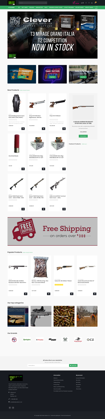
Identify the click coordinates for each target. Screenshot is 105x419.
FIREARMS (31, 7)
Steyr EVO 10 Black (55, 116)
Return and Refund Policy (59, 386)
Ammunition (56, 306)
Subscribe (73, 365)
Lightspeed (58, 415)
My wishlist (78, 384)
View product (83, 136)
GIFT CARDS (25, 7)
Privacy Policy (56, 384)
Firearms (32, 306)
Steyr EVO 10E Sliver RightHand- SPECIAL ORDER (35, 117)
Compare (78, 386)
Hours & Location (57, 389)
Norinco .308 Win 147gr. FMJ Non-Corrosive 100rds (40, 281)
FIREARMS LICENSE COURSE (55, 7)
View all (84, 144)
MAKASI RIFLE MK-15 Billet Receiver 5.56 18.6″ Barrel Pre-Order (17, 282)
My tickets (78, 382)
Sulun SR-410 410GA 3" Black (63, 281)
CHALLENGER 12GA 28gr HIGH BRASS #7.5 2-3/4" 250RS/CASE (57, 157)
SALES (45, 7)
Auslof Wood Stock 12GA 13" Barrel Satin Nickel (86, 281)
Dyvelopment (68, 415)
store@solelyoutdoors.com (16, 402)
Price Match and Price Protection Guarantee (63, 391)
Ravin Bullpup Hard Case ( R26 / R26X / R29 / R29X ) (16, 116)
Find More (21, 77)
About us (55, 378)
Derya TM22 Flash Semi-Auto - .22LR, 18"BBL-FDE (36, 197)
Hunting (78, 306)
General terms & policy (58, 380)
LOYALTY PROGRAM (69, 7)
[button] (9, 37)
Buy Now (52, 77)
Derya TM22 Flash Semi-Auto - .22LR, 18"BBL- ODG (16, 197)
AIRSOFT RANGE (89, 7)
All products (78, 389)
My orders (78, 380)
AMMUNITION (39, 7)
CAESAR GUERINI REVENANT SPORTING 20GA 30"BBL (83, 122)
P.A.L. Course (10, 306)
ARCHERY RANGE (79, 7)
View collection (24, 90)
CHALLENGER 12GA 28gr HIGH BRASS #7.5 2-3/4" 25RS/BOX (36, 157)
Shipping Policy (57, 382)
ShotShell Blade (13, 156)
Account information (80, 378)
